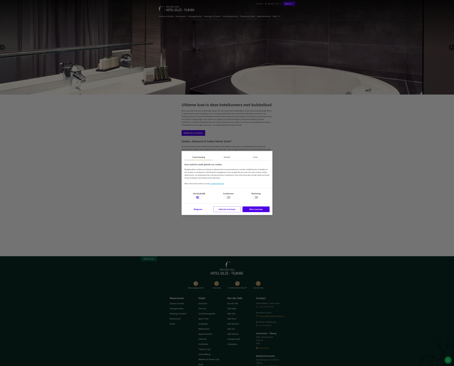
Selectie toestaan (227, 209)
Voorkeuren (228, 193)
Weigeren (198, 209)
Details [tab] (227, 157)
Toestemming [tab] (198, 157)
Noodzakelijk (199, 193)
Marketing (256, 193)
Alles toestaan (256, 209)
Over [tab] (255, 157)
